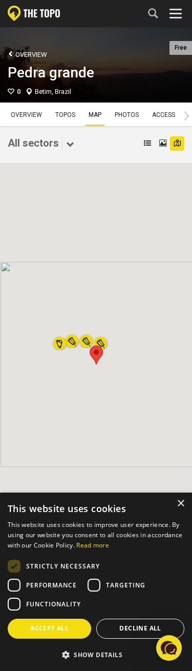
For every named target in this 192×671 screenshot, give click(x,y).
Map (95, 114)
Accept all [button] (49, 628)
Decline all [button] (140, 628)
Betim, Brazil (53, 91)
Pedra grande (51, 72)
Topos (65, 114)
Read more (92, 545)
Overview (30, 54)
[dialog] (96, 582)
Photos (127, 114)
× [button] (180, 503)
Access (163, 114)
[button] (96, 355)
